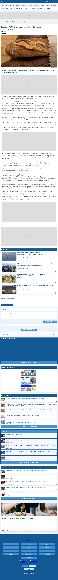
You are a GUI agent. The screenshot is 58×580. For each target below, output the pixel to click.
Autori (26, 575)
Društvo (19, 5)
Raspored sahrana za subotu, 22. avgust (29, 441)
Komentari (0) (5, 33)
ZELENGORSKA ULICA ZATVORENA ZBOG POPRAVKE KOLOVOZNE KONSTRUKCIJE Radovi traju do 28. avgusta (29, 446)
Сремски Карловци (30, 8)
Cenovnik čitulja (20, 575)
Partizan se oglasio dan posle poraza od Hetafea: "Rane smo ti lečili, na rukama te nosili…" (29, 488)
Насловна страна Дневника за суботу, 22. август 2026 (29, 380)
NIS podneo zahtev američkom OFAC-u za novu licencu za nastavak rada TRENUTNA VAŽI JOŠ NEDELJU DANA (29, 267)
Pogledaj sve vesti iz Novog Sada (29, 462)
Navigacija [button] (56, 1)
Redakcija (36, 575)
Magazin (11, 554)
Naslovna (3, 21)
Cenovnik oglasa (14, 575)
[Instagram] (27, 573)
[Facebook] (24, 573)
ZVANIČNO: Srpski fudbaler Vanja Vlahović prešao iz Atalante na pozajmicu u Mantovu (29, 482)
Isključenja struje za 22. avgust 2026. (29, 435)
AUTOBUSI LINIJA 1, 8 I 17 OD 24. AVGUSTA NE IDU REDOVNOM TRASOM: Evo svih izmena (29, 452)
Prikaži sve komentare (29, 329)
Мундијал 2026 (18, 8)
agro (7, 8)
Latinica (25, 566)
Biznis (14, 5)
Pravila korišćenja (42, 575)
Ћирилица (32, 566)
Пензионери (41, 8)
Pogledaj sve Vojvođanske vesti (29, 426)
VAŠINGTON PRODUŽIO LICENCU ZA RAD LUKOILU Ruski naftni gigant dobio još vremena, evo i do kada (29, 289)
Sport (24, 5)
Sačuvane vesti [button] (50, 1)
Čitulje (29, 557)
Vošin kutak (49, 8)
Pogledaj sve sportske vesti (29, 498)
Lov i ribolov (29, 554)
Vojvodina (36, 5)
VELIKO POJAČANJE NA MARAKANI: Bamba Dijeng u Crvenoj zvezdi (29, 494)
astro (11, 8)
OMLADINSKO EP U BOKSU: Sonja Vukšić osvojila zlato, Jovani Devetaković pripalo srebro (29, 471)
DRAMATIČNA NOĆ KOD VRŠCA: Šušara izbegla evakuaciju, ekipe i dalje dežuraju (29, 399)
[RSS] (33, 573)
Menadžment (7, 575)
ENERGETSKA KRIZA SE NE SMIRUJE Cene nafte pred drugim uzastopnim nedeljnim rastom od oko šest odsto (29, 257)
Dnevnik (5, 31)
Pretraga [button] (53, 1)
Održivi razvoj (45, 5)
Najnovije (8, 5)
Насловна (29, 569)
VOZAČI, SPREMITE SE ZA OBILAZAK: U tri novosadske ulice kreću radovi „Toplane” (29, 458)
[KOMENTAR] (6, 334)
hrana (3, 298)
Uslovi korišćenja (4, 321)
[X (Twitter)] (29, 573)
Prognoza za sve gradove (29, 362)
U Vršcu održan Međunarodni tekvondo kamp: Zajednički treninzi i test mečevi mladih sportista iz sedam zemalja (29, 411)
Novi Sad (29, 5)
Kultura (53, 5)
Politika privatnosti (50, 575)
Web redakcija (30, 575)
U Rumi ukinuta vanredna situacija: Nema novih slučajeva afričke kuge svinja (29, 416)
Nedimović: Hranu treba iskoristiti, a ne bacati (29, 517)
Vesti (2, 5)
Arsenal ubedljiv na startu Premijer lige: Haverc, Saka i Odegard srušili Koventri (29, 477)
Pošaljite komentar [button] (50, 321)
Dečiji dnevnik (46, 554)
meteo (3, 8)
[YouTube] (31, 573)
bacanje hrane (9, 298)
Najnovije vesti (9, 305)
